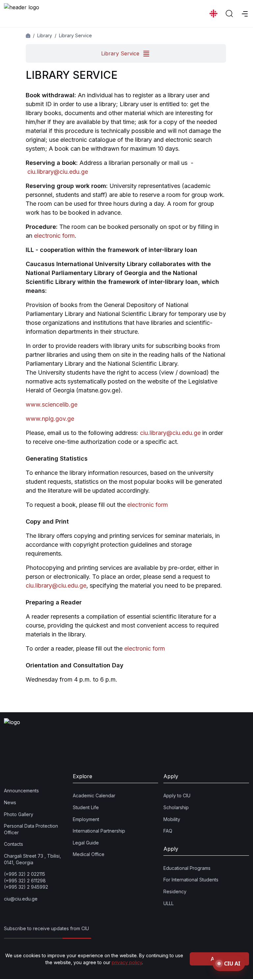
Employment (86, 819)
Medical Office (88, 854)
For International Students (190, 879)
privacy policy (127, 962)
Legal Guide (86, 842)
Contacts (13, 844)
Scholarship (176, 807)
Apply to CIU (176, 795)
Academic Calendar (94, 795)
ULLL (168, 903)
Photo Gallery (18, 814)
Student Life (86, 807)
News (10, 802)
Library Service (75, 35)
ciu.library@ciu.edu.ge (57, 171)
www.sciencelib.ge (51, 404)
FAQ (167, 831)
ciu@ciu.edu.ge (21, 899)
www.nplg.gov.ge (50, 418)
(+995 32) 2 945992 (26, 887)
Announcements (21, 790)
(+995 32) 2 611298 (25, 880)
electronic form (54, 235)
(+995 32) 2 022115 (24, 874)
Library (44, 35)
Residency (174, 891)
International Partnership (99, 831)
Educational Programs (187, 868)
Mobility (171, 819)
